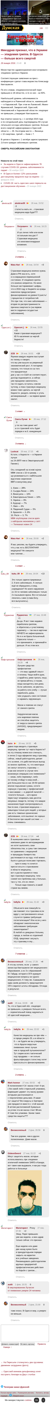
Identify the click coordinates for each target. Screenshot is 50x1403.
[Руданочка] (9, 615)
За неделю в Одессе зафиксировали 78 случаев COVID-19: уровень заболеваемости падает (22, 167)
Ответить (19, 219)
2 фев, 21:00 (34, 1305)
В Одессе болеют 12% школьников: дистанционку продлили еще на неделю (20, 175)
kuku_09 (16, 574)
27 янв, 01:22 (29, 1153)
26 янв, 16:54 (32, 265)
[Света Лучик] (8, 420)
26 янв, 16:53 (25, 743)
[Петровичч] (9, 226)
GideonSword (14, 1153)
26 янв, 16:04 (32, 574)
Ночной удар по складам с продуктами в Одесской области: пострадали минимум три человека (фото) (13, 19)
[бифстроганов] (7, 659)
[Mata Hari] (6, 264)
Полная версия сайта (8, 1393)
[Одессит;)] (6, 327)
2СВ (13, 353)
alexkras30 (20, 203)
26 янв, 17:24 (27, 836)
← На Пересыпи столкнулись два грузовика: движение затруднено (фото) (22, 1364)
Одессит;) (19, 327)
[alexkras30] (6, 203)
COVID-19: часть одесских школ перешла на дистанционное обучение (23, 184)
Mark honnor (14, 1083)
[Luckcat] (6, 451)
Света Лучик (21, 419)
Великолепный (15, 962)
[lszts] (3, 743)
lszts (10, 743)
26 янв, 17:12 (40, 419)
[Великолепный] (3, 961)
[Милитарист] (7, 1228)
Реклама (25, 46)
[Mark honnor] (3, 1082)
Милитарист (22, 1228)
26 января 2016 (8, 63)
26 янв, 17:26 (31, 962)
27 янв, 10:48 (40, 615)
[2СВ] (6, 353)
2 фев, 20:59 (34, 1130)
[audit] (3, 1003)
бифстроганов (24, 659)
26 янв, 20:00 (32, 538)
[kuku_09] (5, 573)
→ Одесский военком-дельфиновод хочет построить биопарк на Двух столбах (21, 1373)
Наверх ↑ (7, 1347)
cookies (28, 1400)
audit (10, 1003)
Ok (36, 1400)
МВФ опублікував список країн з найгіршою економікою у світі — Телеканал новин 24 (25, 521)
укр (41, 28)
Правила (42, 1344)
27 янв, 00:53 (28, 1083)
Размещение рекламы (26, 1393)
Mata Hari (15, 265)
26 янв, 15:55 (36, 327)
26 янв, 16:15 (40, 226)
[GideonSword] (3, 1153)
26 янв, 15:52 (37, 203)
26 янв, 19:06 (21, 1003)
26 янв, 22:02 (33, 1029)
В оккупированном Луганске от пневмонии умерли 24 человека (24, 1289)
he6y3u (17, 902)
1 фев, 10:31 (21, 1284)
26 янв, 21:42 (33, 902)
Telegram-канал (18, 1396)
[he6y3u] (7, 902)
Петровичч (22, 226)
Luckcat (14, 451)
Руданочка (22, 615)
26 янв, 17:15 (27, 451)
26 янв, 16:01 (27, 353)
